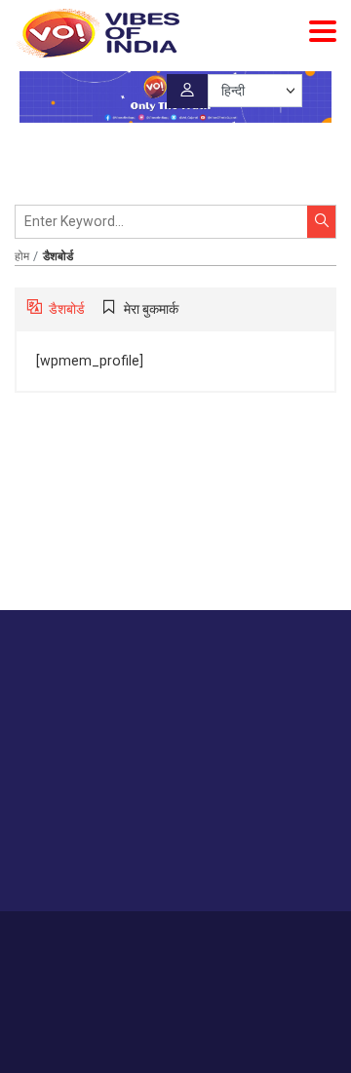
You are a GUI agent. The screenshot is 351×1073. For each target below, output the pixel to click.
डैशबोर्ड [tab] (67, 309)
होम (22, 256)
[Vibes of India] (97, 33)
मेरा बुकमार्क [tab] (151, 309)
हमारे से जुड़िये (90, 858)
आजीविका (127, 939)
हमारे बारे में (69, 939)
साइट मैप (314, 939)
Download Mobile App (176, 1024)
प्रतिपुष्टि (183, 939)
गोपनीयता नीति (249, 939)
